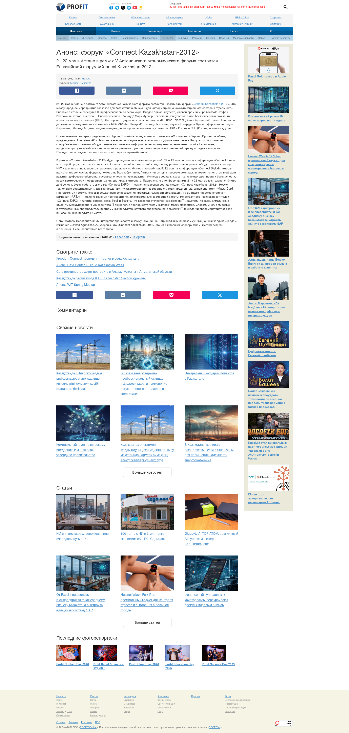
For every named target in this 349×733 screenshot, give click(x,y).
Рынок (93, 703)
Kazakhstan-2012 (216, 104)
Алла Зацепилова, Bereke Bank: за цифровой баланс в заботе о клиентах (267, 263)
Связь (74, 38)
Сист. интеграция (166, 703)
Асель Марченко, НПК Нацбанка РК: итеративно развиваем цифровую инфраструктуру (266, 309)
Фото (273, 31)
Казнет (73, 17)
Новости (76, 31)
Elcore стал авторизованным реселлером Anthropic (264, 498)
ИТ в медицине (174, 17)
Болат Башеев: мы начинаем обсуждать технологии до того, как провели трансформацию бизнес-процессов (266, 398)
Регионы (197, 38)
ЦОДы (208, 17)
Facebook (122, 237)
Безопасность (73, 23)
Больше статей (147, 622)
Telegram (138, 237)
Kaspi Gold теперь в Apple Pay (267, 78)
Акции (127, 711)
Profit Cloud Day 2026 (144, 664)
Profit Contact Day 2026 (72, 664)
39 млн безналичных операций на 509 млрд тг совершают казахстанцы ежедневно (217, 6)
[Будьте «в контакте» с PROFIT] (128, 7)
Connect (199, 104)
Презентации (231, 703)
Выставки (129, 699)
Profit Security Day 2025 (218, 664)
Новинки (224, 38)
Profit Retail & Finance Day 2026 (108, 666)
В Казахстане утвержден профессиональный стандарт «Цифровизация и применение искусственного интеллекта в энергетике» (144, 383)
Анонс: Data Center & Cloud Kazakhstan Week (90, 265)
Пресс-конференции (235, 707)
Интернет (87, 38)
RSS (97, 722)
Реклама (73, 722)
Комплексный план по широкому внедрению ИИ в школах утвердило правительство (80, 449)
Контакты (86, 722)
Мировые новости (243, 38)
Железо (102, 38)
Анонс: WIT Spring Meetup (75, 284)
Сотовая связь (107, 17)
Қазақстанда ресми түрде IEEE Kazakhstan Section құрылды (101, 278)
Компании (194, 31)
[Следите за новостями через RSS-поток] (140, 7)
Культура (183, 38)
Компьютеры (164, 699)
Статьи (115, 31)
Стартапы (276, 17)
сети (168, 707)
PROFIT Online (88, 727)
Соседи (210, 38)
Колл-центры (174, 23)
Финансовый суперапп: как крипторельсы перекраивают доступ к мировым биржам (206, 599)
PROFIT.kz (214, 727)
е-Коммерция (208, 23)
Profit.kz (86, 78)
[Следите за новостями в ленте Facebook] (111, 7)
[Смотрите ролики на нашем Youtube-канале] (134, 7)
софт (69, 711)
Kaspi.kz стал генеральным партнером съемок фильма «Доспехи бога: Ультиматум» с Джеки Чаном (267, 450)
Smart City (275, 23)
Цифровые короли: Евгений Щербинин (262, 353)
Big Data (140, 23)
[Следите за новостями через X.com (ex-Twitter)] (123, 7)
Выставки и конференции (238, 699)
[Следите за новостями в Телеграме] (117, 7)
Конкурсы (129, 707)
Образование (150, 38)
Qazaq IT (263, 38)
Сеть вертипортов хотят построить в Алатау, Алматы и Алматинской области (114, 271)
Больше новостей (147, 472)
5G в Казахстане (140, 17)
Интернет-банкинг (241, 23)
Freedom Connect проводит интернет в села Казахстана (97, 258)
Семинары (129, 703)
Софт (114, 38)
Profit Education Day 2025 (179, 666)
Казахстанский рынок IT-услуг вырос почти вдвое (266, 118)
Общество (167, 38)
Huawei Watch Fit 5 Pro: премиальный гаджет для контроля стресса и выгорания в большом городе (266, 164)
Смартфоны (107, 23)
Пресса (233, 31)
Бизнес (62, 38)
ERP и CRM (242, 17)
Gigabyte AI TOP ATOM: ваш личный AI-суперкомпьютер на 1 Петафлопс (211, 538)
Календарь (155, 31)
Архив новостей (281, 38)
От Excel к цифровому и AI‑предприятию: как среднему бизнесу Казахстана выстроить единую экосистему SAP (265, 216)
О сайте (60, 722)
